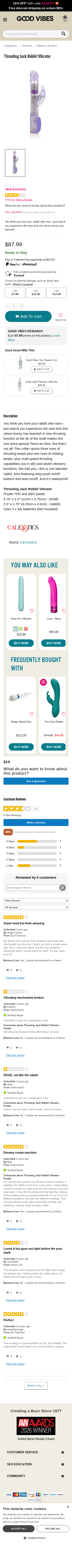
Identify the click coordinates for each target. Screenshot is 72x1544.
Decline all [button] (52, 1528)
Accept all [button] (18, 1528)
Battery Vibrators (47, 45)
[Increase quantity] (21, 305)
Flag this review (15, 977)
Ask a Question (14, 212)
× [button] (67, 1507)
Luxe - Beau (54, 618)
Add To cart (30, 316)
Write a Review (24, 199)
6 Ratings (10, 199)
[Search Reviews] (62, 888)
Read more (33, 1521)
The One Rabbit (53, 721)
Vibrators (27, 45)
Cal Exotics (28, 542)
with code (36, 3)
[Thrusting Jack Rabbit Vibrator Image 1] (36, 103)
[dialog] (36, 1523)
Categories (10, 45)
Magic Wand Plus (21, 721)
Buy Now (21, 643)
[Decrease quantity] (7, 305)
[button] (5, 19)
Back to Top (34, 1385)
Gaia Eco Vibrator (21, 618)
